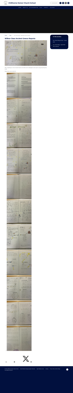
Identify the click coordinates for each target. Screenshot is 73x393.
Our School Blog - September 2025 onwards (22, 35)
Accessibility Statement (9, 370)
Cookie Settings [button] (57, 368)
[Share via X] (25, 362)
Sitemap (47, 368)
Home (6, 35)
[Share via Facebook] (14, 362)
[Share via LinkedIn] (31, 362)
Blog (10, 35)
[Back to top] (67, 369)
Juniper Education (32, 368)
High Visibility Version (40, 368)
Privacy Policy (52, 368)
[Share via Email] (6, 362)
